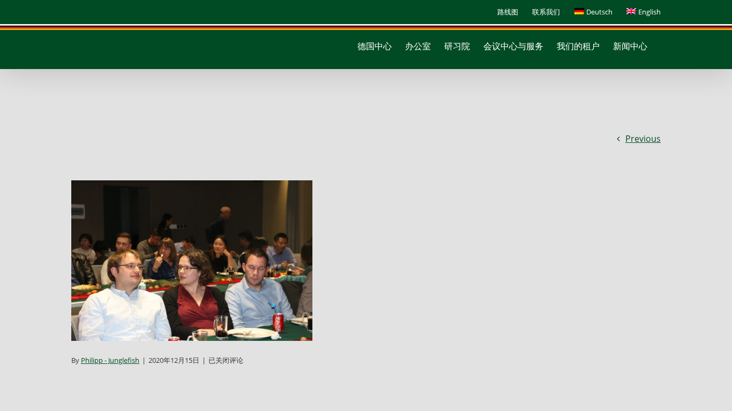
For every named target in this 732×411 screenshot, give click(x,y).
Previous (643, 138)
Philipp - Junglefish (110, 360)
